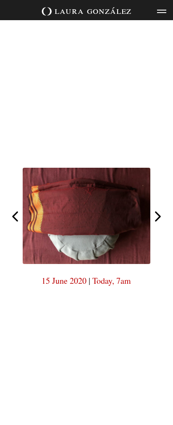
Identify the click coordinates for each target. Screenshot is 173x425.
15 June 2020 (64, 280)
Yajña (15, 216)
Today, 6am (158, 217)
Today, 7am (111, 280)
